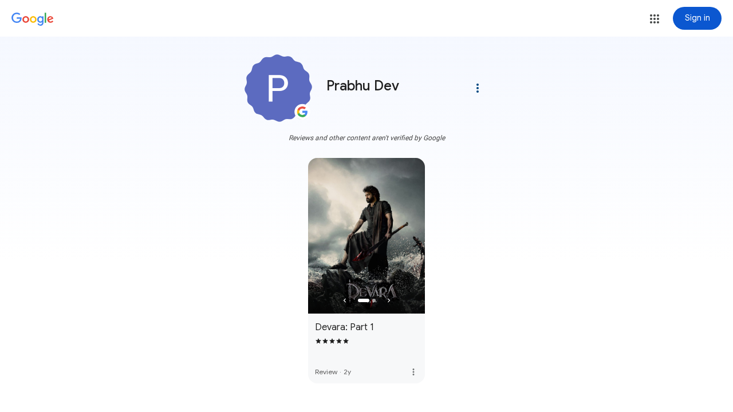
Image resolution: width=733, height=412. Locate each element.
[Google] (32, 19)
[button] (654, 18)
